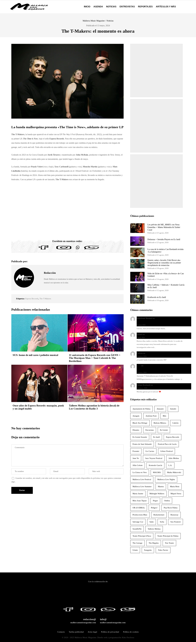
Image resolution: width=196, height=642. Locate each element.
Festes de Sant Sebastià (142, 444)
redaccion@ (83, 621)
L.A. (170, 465)
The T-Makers (45, 299)
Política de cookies (131, 632)
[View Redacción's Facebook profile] (39, 271)
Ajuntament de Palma (141, 409)
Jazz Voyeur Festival (153, 458)
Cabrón (175, 423)
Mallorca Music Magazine (94, 21)
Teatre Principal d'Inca (142, 536)
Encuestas (149, 430)
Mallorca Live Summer (142, 486)
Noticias (110, 21)
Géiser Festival (166, 451)
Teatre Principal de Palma (167, 536)
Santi (139, 366)
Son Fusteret (175, 522)
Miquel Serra (176, 493)
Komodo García (155, 465)
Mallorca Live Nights (166, 479)
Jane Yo (136, 458)
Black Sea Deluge (140, 423)
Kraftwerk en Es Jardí (156, 297)
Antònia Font (151, 416)
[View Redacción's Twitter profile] (39, 277)
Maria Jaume (138, 493)
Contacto (61, 632)
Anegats (136, 416)
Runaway (174, 515)
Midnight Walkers (156, 493)
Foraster (136, 451)
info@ (113, 621)
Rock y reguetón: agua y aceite (158, 334)
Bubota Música (160, 423)
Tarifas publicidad (76, 632)
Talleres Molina (154, 529)
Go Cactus (149, 451)
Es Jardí (156, 437)
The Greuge (137, 543)
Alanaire (160, 409)
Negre (155, 501)
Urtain (135, 550)
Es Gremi (164, 430)
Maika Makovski (174, 472)
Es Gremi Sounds (140, 437)
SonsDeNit (137, 529)
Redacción (50, 272)
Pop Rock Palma (170, 508)
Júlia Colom (138, 465)
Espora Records (31, 299)
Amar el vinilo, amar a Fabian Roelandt (169, 385)
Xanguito (148, 550)
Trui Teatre (169, 543)
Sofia (162, 522)
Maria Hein (174, 486)
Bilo (164, 416)
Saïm (151, 522)
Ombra (167, 501)
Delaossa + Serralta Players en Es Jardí (163, 239)
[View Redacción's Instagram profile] (39, 283)
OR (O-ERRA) (139, 508)
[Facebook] (43, 249)
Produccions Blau (140, 515)
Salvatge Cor (138, 522)
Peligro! (154, 508)
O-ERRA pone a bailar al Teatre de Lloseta (163, 353)
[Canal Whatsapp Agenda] (91, 249)
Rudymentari (158, 515)
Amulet (173, 409)
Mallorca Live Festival (142, 479)
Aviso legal (92, 632)
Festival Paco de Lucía (167, 444)
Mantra (161, 486)
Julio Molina (174, 458)
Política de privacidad (110, 632)
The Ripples (154, 543)
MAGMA (157, 472)
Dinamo (136, 430)
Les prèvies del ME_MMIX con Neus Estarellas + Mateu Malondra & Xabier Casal (163, 227)
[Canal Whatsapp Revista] (77, 249)
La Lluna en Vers (140, 472)
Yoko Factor (163, 550)
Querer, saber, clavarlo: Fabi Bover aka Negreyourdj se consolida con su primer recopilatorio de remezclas (164, 262)
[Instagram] (64, 249)
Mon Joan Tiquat (140, 501)
